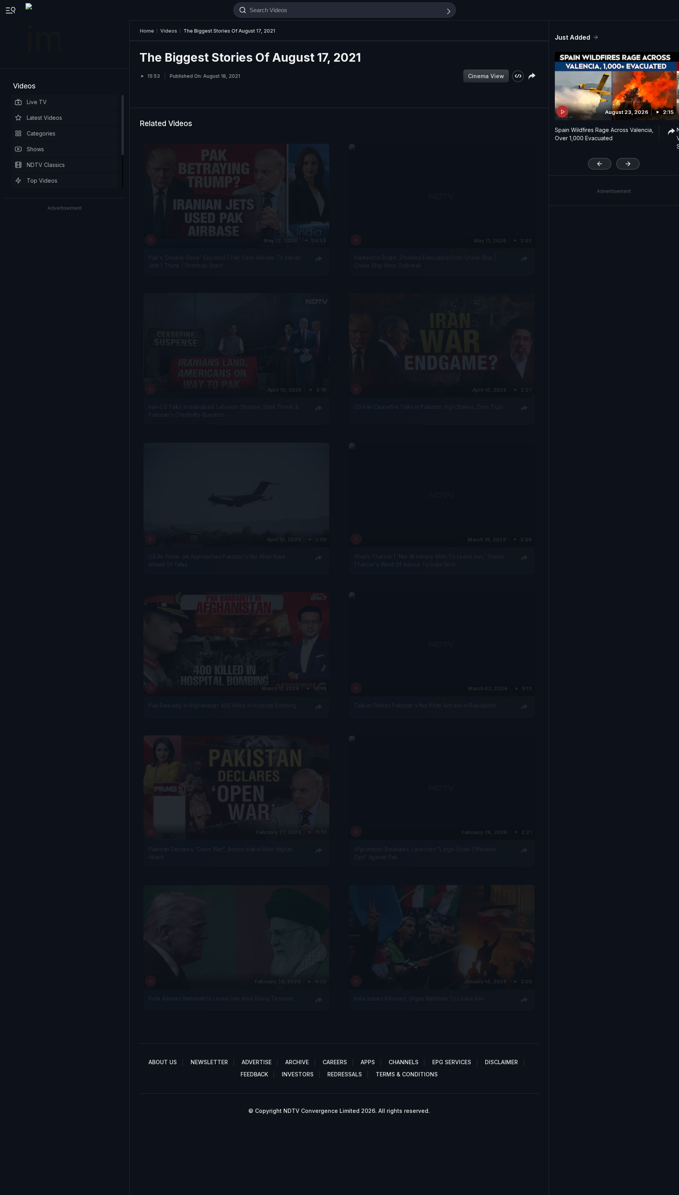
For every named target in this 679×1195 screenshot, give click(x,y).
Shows (35, 149)
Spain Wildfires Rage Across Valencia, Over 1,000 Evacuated (604, 133)
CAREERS (335, 1062)
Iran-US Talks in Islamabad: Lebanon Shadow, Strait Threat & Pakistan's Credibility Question (223, 411)
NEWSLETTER (209, 1062)
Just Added (572, 37)
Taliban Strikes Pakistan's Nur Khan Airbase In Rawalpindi (425, 705)
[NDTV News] (44, 34)
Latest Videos (44, 117)
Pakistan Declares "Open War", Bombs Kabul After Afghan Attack (221, 853)
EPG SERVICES (451, 1062)
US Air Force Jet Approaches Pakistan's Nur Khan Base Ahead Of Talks (217, 560)
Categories (41, 133)
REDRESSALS (344, 1074)
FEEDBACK (254, 1074)
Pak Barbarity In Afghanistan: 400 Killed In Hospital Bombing (222, 705)
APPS (368, 1062)
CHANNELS (403, 1062)
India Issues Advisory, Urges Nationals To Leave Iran (419, 998)
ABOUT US (163, 1062)
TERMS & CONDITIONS (407, 1074)
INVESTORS (298, 1074)
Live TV (37, 102)
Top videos (42, 180)
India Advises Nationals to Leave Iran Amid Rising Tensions (221, 998)
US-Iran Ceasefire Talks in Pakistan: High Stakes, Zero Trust (428, 407)
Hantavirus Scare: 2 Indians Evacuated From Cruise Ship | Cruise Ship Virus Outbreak (425, 262)
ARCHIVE (297, 1062)
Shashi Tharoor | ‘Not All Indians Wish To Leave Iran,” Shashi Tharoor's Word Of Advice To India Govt (429, 560)
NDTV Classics (46, 164)
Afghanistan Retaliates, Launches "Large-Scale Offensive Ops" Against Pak (425, 853)
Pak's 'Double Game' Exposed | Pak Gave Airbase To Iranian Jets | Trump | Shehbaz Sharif (225, 262)
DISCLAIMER (501, 1062)
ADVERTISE (257, 1062)
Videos (24, 86)
